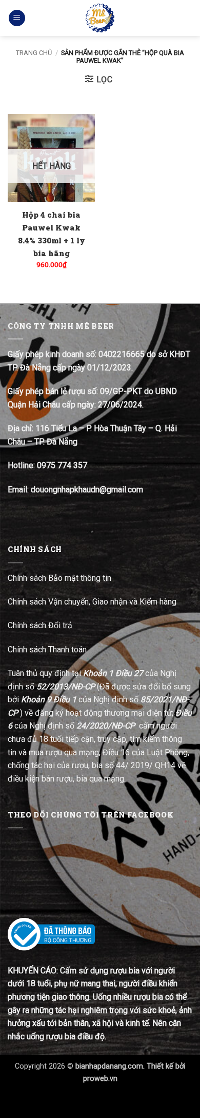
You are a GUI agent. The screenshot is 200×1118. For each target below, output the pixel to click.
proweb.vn (100, 1078)
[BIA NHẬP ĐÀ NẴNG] (100, 18)
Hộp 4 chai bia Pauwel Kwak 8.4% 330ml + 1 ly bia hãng (51, 233)
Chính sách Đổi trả (41, 625)
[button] (17, 18)
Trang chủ (34, 53)
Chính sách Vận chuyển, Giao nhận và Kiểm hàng (92, 602)
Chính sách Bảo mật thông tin (59, 578)
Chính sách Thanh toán (47, 649)
